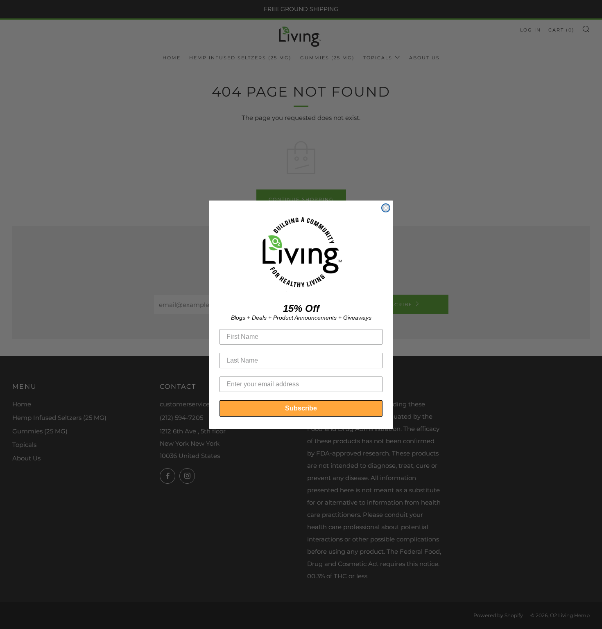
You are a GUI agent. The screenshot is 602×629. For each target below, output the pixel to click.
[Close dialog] (386, 208)
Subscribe (301, 408)
